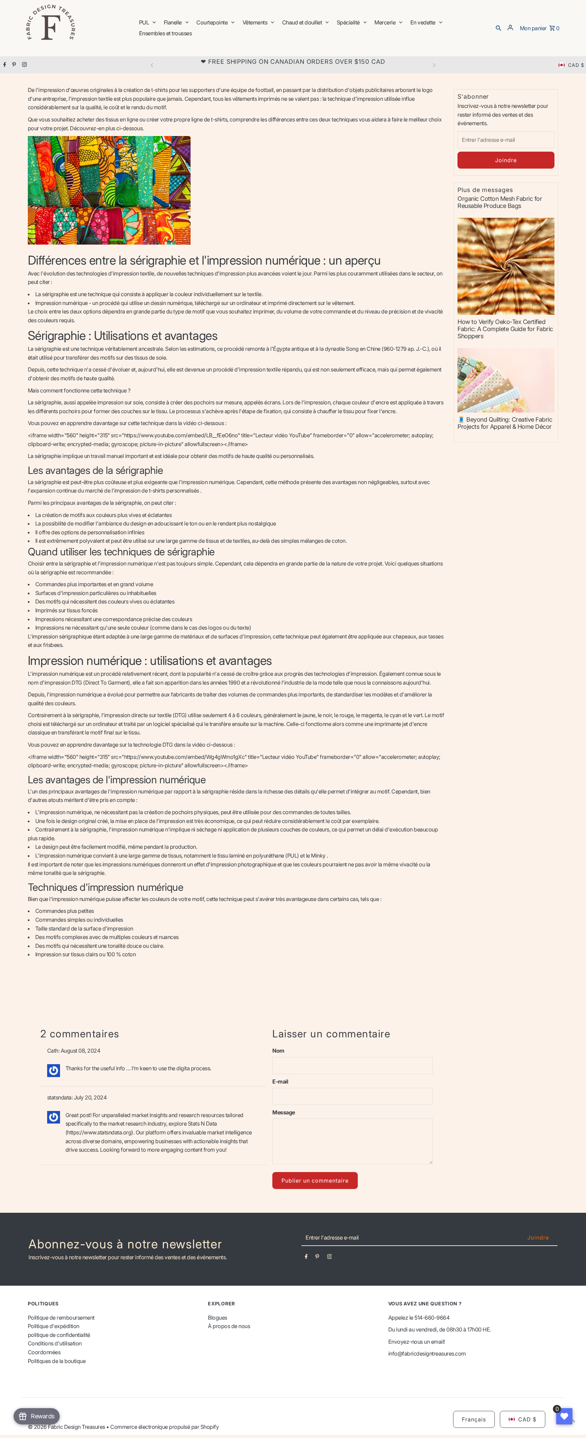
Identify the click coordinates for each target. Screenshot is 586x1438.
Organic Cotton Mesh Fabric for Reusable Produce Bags (499, 202)
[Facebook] (4, 65)
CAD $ (576, 65)
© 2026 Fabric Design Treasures (67, 1426)
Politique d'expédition (53, 1326)
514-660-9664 (431, 1317)
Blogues (217, 1317)
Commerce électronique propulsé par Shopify (164, 1426)
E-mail (280, 1081)
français (474, 1419)
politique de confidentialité (59, 1334)
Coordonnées (44, 1352)
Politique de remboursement (61, 1317)
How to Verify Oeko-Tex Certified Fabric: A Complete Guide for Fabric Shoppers (505, 329)
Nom (278, 1050)
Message (283, 1112)
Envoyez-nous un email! (416, 1341)
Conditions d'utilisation (55, 1343)
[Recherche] (498, 27)
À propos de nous (229, 1326)
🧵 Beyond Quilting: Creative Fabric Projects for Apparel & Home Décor (504, 423)
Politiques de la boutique (57, 1361)
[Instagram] (23, 65)
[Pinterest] (13, 65)
